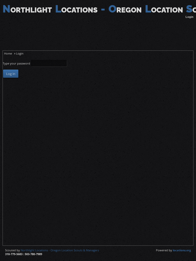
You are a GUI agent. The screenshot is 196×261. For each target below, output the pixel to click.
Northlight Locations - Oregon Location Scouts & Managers (60, 250)
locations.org (182, 250)
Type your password (17, 63)
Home (8, 53)
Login (189, 16)
